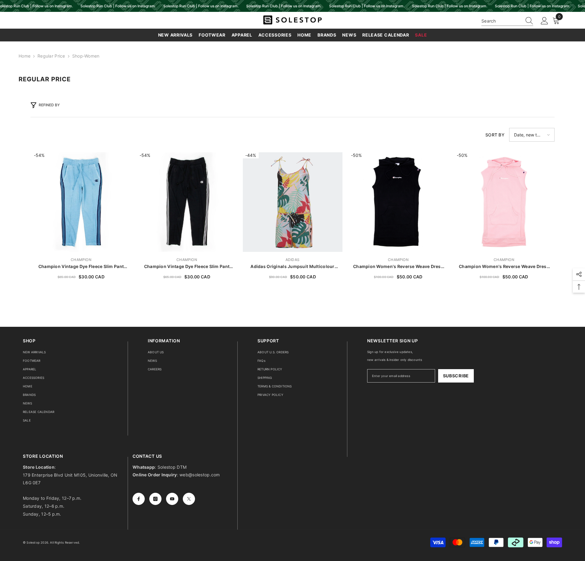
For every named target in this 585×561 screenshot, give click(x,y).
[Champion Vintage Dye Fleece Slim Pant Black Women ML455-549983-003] (187, 202)
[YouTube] (172, 499)
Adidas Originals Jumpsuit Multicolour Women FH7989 (292, 267)
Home (24, 55)
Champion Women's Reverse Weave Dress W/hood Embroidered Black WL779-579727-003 (398, 267)
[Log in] (544, 21)
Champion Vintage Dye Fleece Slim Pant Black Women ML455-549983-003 (186, 267)
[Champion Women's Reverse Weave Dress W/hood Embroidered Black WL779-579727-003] (398, 202)
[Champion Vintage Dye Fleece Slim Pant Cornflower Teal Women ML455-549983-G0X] (81, 202)
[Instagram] (155, 499)
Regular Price (51, 55)
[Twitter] (189, 499)
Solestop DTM (171, 467)
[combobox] (501, 21)
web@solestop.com (199, 474)
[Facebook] (139, 499)
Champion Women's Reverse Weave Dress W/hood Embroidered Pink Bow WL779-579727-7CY (504, 267)
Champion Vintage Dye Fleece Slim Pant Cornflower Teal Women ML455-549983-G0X (81, 267)
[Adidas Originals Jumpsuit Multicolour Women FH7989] (292, 202)
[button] (532, 135)
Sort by (495, 134)
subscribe (456, 375)
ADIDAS (292, 259)
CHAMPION (81, 259)
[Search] (507, 21)
